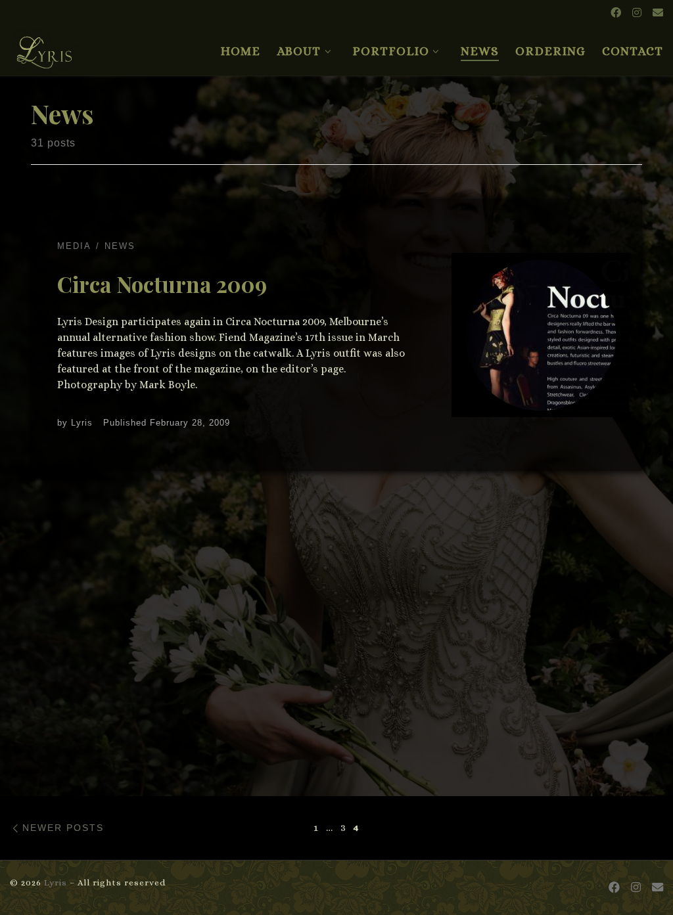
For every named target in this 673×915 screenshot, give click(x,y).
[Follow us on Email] (658, 13)
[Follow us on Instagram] (636, 13)
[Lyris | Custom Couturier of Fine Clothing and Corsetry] (45, 47)
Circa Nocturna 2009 (162, 283)
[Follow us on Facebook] (616, 13)
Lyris (82, 423)
